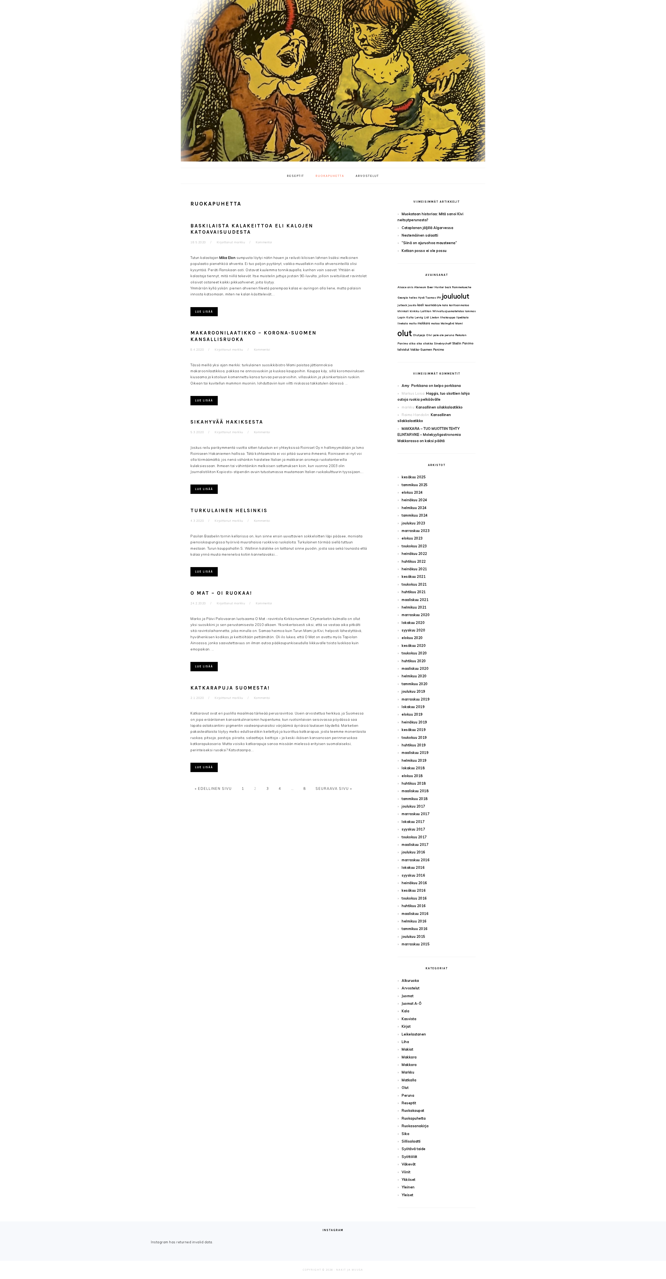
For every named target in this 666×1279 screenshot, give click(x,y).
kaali (420, 305)
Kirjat (406, 1026)
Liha (405, 1042)
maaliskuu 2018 (415, 791)
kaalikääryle (433, 305)
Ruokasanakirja (415, 1126)
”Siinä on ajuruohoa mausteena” (429, 243)
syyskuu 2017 (413, 829)
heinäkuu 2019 (414, 722)
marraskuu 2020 (416, 615)
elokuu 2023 (412, 538)
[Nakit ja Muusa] (333, 162)
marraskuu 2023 (416, 531)
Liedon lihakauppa (443, 317)
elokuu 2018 (412, 776)
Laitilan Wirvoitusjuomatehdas (442, 311)
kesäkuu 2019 (414, 730)
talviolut (403, 349)
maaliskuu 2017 (415, 844)
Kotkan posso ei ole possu (424, 251)
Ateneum (420, 287)
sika (419, 343)
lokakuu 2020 (413, 622)
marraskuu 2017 (416, 814)
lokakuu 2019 (413, 707)
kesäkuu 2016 (414, 890)
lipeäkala (462, 317)
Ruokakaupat (413, 1110)
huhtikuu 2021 (414, 592)
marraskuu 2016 (416, 860)
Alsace (402, 287)
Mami (459, 323)
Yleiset (407, 1195)
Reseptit (409, 1103)
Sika (405, 1134)
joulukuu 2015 (413, 936)
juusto (412, 305)
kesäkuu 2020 (414, 645)
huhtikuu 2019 (414, 745)
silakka (428, 343)
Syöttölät (409, 1156)
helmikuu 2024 (414, 508)
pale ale (438, 335)
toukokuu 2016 (414, 898)
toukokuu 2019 (414, 737)
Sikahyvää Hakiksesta (226, 422)
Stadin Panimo (462, 343)
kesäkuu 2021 (414, 576)
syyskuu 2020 (413, 630)
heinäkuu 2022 (414, 553)
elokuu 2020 (412, 638)
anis (410, 287)
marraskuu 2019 (416, 699)
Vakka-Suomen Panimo (427, 349)
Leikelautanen (414, 1034)
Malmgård (447, 323)
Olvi (429, 335)
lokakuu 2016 (413, 867)
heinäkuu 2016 (414, 883)
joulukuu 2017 (413, 806)
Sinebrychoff (442, 343)
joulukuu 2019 (413, 691)
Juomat (407, 996)
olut (405, 333)
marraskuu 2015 (416, 944)
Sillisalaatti (411, 1141)
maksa (435, 323)
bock (448, 287)
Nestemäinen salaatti (420, 235)
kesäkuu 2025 (414, 477)
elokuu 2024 (412, 492)
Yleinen (408, 1187)
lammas (470, 311)
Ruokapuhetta (414, 1118)
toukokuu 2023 (414, 546)
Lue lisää (204, 311)
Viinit (406, 1172)
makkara (424, 323)
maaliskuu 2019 (415, 752)
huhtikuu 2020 (414, 661)
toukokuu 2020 (414, 653)
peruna (449, 335)
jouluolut (455, 296)
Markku (408, 1072)
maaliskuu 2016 (415, 913)
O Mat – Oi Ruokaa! (221, 593)
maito (413, 323)
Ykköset (408, 1179)
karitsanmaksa (459, 305)
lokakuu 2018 (413, 768)
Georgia (403, 297)
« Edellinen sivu (213, 788)
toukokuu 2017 (414, 837)
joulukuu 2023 (413, 523)
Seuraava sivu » (334, 788)
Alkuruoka (410, 980)
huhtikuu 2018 (414, 783)
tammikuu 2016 (415, 929)
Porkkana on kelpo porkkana (436, 385)
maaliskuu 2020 (415, 668)
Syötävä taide (414, 1149)
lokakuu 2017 (413, 821)
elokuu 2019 (412, 714)
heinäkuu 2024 (414, 500)
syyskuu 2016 (413, 875)
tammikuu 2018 (415, 799)
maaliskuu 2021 (415, 600)
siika (412, 343)
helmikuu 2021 (414, 607)
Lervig (419, 317)
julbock (402, 305)
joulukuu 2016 (413, 852)
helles (413, 297)
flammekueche (461, 287)
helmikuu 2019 (414, 760)
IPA (439, 297)
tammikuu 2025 (415, 485)
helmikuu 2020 (414, 676)
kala (445, 305)
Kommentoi (264, 242)
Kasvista (409, 1019)
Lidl (426, 317)
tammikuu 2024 (415, 515)
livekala (403, 323)
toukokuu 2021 (414, 584)
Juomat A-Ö (411, 1003)
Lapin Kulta (406, 317)
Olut (405, 1087)
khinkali (403, 311)
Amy (405, 385)
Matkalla (409, 1080)
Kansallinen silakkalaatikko (439, 407)
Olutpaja (419, 335)
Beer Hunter (435, 287)
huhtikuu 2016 (414, 906)
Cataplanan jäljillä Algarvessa (427, 228)
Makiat (407, 1049)
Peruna (408, 1095)
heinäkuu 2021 (414, 569)
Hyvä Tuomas (427, 297)
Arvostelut (410, 988)
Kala (405, 1011)
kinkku (415, 311)
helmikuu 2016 (414, 921)
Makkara (409, 1057)
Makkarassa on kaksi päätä (421, 441)
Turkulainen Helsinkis (228, 510)
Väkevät (409, 1164)
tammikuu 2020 (415, 684)
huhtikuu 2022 (414, 561)
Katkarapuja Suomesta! (230, 688)
